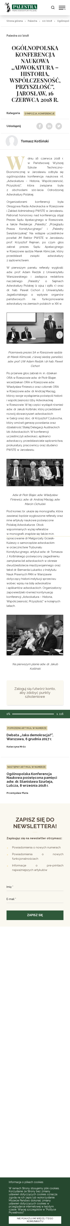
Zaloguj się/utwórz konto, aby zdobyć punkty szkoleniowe (35, 692)
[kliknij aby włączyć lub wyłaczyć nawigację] (62, 8)
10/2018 (47, 21)
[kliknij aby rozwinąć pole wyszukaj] (52, 7)
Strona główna (15, 21)
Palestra (21, 7)
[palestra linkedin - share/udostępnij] (49, 126)
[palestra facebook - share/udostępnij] (39, 126)
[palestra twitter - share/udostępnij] (58, 126)
